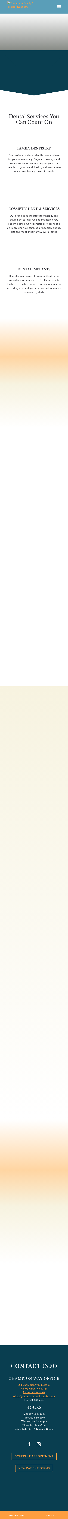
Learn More (34, 676)
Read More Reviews (34, 1247)
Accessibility (17, 1493)
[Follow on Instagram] (39, 1313)
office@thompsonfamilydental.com (34, 1396)
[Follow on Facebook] (29, 1313)
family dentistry (34, 148)
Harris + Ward (41, 1505)
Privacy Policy (38, 1493)
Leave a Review (34, 1235)
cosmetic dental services (34, 209)
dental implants (34, 269)
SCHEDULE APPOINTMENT (34, 1456)
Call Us (34, 83)
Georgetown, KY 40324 (34, 1388)
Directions (17, 1515)
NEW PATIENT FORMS (34, 1468)
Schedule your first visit (34, 410)
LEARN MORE (34, 182)
